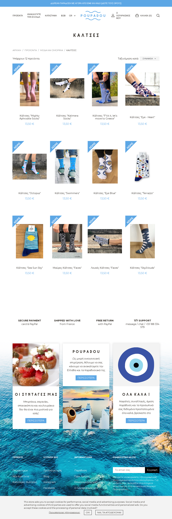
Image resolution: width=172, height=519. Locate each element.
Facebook (49, 488)
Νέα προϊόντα (21, 476)
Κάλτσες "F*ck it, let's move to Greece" (105, 117)
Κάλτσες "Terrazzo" (143, 193)
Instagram (50, 482)
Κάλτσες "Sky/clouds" (142, 267)
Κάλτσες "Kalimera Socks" (67, 117)
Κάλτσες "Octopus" (29, 193)
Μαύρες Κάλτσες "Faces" (67, 267)
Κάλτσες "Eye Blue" (105, 193)
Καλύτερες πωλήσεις (25, 482)
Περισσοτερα (35, 420)
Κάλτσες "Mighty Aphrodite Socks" (29, 117)
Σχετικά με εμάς (53, 470)
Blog (46, 476)
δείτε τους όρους (111, 3)
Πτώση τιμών (20, 470)
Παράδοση (80, 470)
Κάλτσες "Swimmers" (67, 193)
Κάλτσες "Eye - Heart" (142, 117)
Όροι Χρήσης (82, 476)
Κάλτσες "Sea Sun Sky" (29, 267)
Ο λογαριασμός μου (123, 15)
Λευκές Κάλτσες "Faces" (105, 267)
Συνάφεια (149, 58)
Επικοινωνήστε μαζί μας (88, 482)
